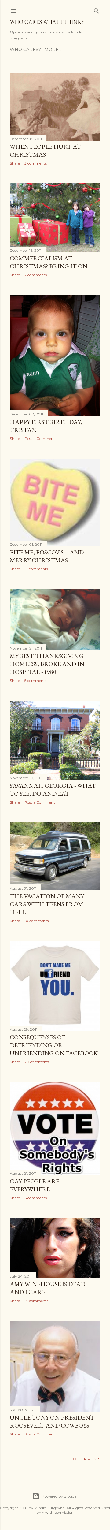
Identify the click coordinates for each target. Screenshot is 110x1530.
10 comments (36, 920)
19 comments (36, 569)
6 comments (35, 1198)
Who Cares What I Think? (47, 21)
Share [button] (15, 163)
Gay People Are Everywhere (34, 1185)
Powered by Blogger (60, 1496)
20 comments (37, 1061)
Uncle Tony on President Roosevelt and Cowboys (52, 1421)
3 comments (35, 163)
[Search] (96, 10)
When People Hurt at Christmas (45, 150)
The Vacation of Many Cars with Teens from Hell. (47, 904)
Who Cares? (25, 49)
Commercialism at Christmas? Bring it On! (49, 262)
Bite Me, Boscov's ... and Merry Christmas (47, 556)
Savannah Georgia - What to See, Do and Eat (53, 790)
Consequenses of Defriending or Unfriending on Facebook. (54, 1045)
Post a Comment (39, 438)
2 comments (35, 275)
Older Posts (86, 1459)
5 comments (35, 680)
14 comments (36, 1300)
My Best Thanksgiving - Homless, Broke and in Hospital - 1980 (48, 664)
